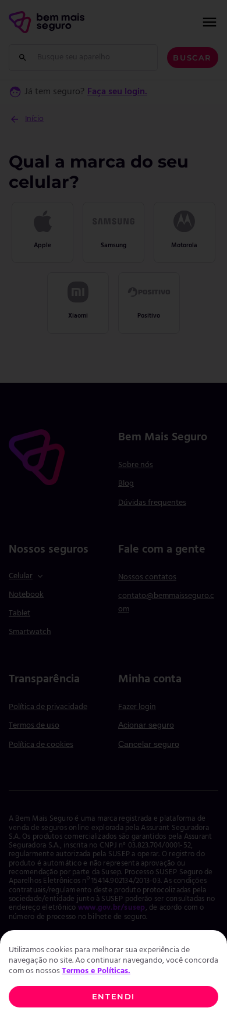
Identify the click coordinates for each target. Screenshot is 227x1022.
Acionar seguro (146, 724)
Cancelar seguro (148, 744)
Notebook (26, 594)
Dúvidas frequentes (152, 503)
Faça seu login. (117, 92)
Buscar (192, 58)
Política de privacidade (48, 707)
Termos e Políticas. (96, 971)
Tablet (19, 613)
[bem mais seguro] (46, 22)
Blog (126, 483)
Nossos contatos (147, 577)
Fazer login (137, 707)
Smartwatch (30, 632)
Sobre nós (135, 465)
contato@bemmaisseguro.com (166, 602)
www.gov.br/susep (112, 908)
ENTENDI (113, 996)
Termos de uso (34, 725)
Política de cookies (41, 745)
